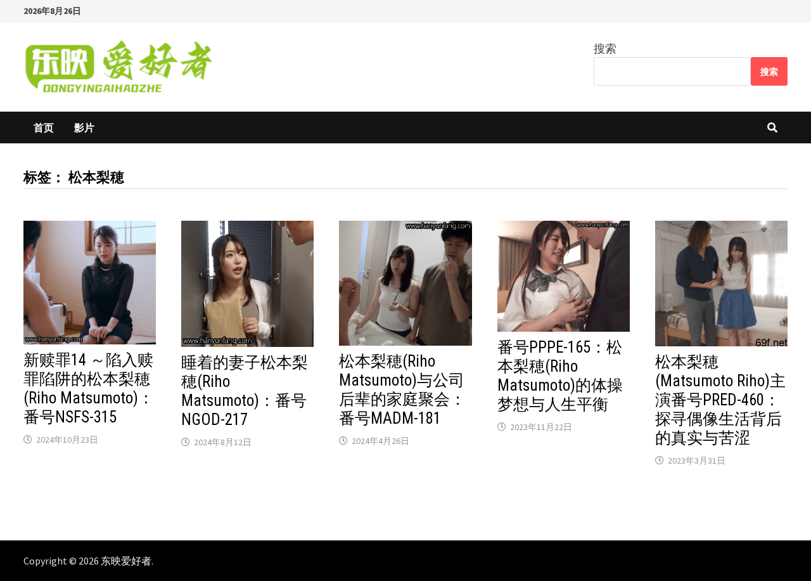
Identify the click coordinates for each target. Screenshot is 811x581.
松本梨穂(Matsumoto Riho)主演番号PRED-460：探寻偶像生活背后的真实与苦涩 (720, 400)
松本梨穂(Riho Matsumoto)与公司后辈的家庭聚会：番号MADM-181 (402, 390)
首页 (44, 127)
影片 (84, 127)
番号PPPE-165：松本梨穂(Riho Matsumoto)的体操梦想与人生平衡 (560, 376)
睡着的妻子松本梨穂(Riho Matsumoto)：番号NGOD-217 (244, 391)
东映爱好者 (126, 560)
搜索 (605, 48)
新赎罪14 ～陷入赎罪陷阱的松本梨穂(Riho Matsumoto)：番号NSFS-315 (88, 388)
